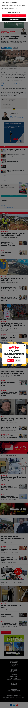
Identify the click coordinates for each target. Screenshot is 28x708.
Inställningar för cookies (14, 12)
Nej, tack (18, 360)
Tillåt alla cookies (14, 15)
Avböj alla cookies (14, 19)
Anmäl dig (10, 360)
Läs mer (15, 8)
